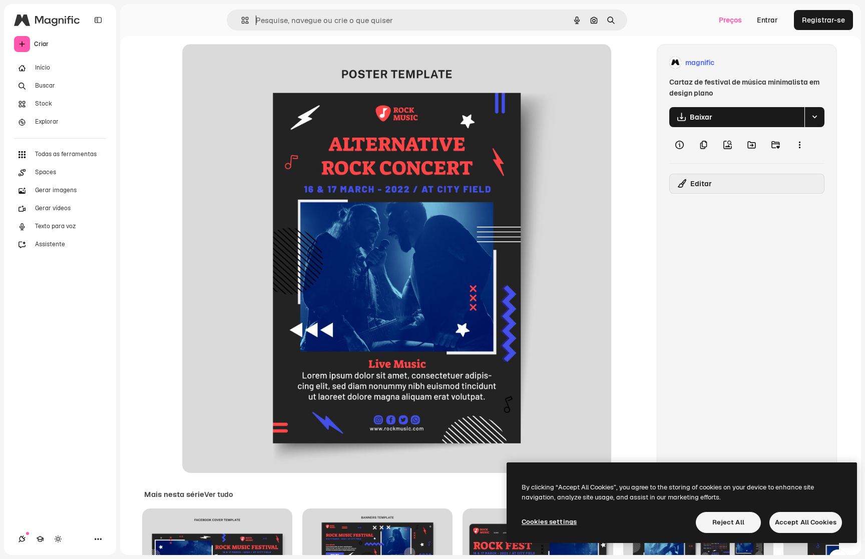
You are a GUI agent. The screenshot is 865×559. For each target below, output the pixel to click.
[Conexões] (22, 539)
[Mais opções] (799, 145)
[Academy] (40, 539)
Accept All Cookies (805, 522)
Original (246, 63)
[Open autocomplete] (241, 20)
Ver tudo (218, 494)
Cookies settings (549, 521)
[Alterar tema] (58, 539)
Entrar (767, 20)
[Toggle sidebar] (98, 20)
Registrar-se (823, 20)
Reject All (728, 522)
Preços (730, 20)
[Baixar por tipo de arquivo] (814, 117)
